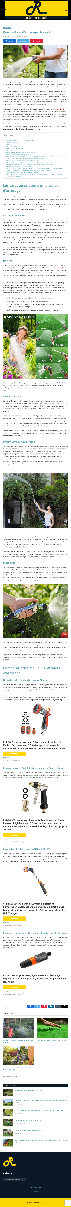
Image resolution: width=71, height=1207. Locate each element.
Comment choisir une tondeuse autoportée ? (28, 1120)
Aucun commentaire (22, 36)
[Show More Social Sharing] (45, 41)
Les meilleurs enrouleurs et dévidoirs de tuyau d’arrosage (17, 1069)
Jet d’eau (9, 144)
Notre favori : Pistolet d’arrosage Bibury (18, 154)
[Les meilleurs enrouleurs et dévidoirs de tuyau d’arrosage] (18, 1055)
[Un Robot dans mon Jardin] (36, 10)
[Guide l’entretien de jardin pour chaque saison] (8, 1132)
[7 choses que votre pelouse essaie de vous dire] (52, 1028)
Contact (35, 1192)
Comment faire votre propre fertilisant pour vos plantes (18, 1041)
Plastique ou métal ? (13, 142)
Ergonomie (10, 150)
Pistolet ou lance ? (12, 146)
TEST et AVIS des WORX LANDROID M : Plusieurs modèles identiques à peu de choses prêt (41, 1141)
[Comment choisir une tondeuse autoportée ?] (8, 1122)
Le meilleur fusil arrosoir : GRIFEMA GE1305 (19, 166)
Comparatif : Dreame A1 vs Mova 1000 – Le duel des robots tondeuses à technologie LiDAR (40, 1101)
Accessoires (7, 27)
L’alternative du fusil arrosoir (15, 148)
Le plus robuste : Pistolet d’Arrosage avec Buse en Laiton (23, 161)
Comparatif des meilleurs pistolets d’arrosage (20, 152)
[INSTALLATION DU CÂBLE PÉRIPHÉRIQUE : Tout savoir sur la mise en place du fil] (8, 1112)
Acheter (14, 753)
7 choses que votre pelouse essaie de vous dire (52, 1041)
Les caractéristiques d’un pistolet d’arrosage (19, 140)
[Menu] (5, 10)
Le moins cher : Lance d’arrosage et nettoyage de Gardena (23, 172)
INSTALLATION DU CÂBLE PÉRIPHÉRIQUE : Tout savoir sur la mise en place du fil (39, 1110)
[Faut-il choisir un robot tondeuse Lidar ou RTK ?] (8, 1092)
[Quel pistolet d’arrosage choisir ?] (35, 61)
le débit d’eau (62, 268)
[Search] (66, 10)
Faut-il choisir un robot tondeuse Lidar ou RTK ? (29, 1090)
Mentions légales (35, 1187)
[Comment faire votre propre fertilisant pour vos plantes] (18, 1028)
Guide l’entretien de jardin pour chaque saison (29, 1130)
